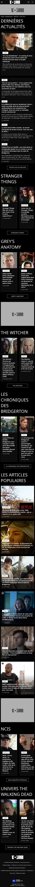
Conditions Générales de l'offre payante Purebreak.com (13, 870)
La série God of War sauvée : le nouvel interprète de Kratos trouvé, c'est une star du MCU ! (17, 129)
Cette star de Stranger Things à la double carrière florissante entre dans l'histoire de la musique (27, 214)
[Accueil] (15, 2)
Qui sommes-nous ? (25, 862)
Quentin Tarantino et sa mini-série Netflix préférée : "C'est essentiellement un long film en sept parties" (17, 653)
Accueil (2, 16)
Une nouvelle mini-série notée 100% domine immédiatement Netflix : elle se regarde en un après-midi (16, 512)
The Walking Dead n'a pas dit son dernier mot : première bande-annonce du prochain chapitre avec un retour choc (9, 827)
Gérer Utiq (12, 873)
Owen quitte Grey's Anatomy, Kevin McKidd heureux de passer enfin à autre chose (8, 278)
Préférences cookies (20, 873)
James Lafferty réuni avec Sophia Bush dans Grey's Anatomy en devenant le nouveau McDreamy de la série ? (27, 280)
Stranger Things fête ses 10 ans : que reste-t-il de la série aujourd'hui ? (8, 212)
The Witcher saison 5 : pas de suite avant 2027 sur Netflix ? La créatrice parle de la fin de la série (27, 364)
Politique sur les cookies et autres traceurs (21, 865)
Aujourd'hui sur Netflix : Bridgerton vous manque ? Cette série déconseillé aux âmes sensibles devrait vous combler (9, 444)
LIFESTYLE (16, 16)
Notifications (30, 870)
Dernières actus (9, 16)
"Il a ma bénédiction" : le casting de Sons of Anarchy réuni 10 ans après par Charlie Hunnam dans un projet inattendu (17, 58)
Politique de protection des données (17, 868)
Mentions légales (6, 865)
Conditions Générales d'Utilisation (11, 862)
